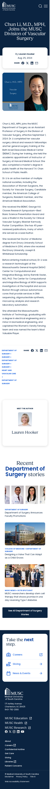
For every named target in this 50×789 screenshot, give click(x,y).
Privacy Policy (22, 776)
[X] (10, 731)
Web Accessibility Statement (17, 781)
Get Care (9, 753)
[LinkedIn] (18, 731)
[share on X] (27, 63)
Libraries (10, 761)
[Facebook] (6, 731)
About (8, 741)
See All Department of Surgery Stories (25, 612)
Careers (10, 745)
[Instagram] (14, 731)
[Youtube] (22, 731)
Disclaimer (9, 776)
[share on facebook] (22, 63)
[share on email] (36, 63)
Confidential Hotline (15, 749)
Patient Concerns (13, 765)
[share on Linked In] (31, 63)
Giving (8, 757)
